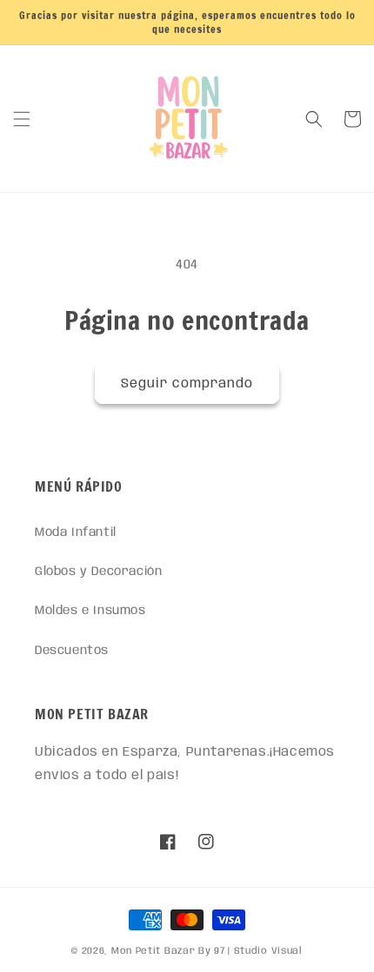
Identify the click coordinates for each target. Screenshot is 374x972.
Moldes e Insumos (90, 611)
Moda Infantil (76, 532)
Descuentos (72, 651)
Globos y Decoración (98, 571)
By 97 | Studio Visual (250, 951)
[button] (22, 119)
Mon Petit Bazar (153, 951)
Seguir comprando (187, 384)
